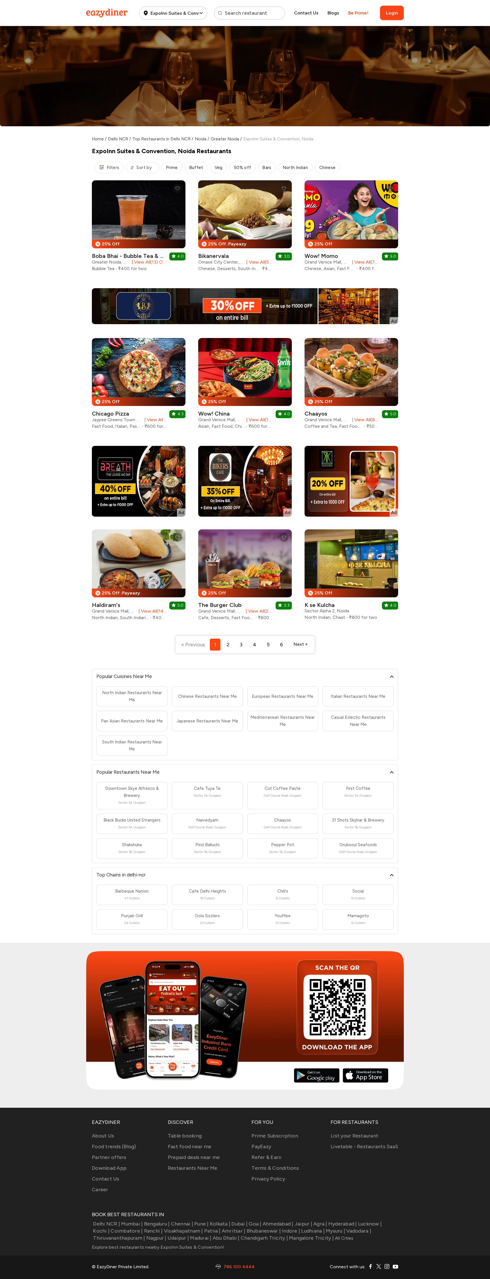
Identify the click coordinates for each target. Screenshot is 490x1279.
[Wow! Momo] (351, 227)
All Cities (344, 1238)
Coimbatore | (127, 1231)
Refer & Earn (266, 1157)
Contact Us (306, 13)
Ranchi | (153, 1231)
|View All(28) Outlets (258, 611)
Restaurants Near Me (192, 1168)
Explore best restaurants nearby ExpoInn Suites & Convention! (158, 1247)
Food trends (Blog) (114, 1146)
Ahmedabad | (278, 1224)
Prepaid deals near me (194, 1157)
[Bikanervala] (245, 227)
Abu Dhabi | (226, 1238)
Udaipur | (178, 1238)
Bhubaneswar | (264, 1231)
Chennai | (182, 1224)
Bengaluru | (157, 1224)
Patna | (212, 1231)
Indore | (291, 1231)
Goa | (255, 1224)
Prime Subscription (275, 1136)
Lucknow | (370, 1224)
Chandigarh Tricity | (264, 1238)
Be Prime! (358, 13)
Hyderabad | (342, 1224)
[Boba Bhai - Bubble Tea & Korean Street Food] (138, 227)
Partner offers (109, 1157)
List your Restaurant (354, 1136)
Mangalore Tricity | (311, 1238)
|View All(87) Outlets (364, 419)
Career (100, 1189)
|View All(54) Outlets (258, 262)
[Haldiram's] (138, 576)
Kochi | (101, 1231)
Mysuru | (335, 1231)
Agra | (320, 1224)
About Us (103, 1136)
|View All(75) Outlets (364, 262)
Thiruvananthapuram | (119, 1238)
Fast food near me (189, 1146)
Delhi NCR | (106, 1224)
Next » (300, 644)
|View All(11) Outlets (258, 419)
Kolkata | (220, 1224)
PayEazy (261, 1146)
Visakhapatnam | (183, 1231)
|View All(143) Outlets (151, 611)
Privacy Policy (268, 1179)
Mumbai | (132, 1224)
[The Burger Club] (245, 576)
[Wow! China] (245, 385)
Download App (109, 1168)
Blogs (333, 13)
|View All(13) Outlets (148, 262)
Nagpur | (156, 1238)
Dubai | (239, 1224)
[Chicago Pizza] (138, 385)
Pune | (201, 1224)
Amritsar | (234, 1231)
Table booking (185, 1136)
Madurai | (200, 1238)
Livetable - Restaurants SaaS (364, 1146)
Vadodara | (358, 1231)
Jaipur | (303, 1224)
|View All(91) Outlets (154, 419)
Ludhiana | (313, 1231)
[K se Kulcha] (351, 576)
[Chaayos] (351, 385)
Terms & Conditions (275, 1168)
